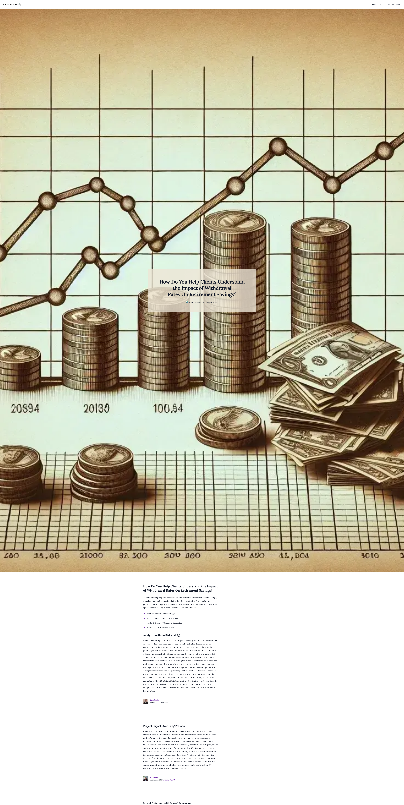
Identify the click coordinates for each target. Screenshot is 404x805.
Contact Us (396, 4)
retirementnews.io (196, 302)
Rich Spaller (155, 700)
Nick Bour (154, 777)
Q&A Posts (376, 4)
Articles (386, 4)
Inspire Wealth (169, 780)
